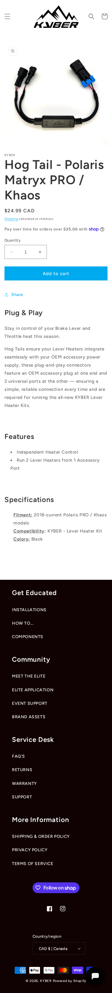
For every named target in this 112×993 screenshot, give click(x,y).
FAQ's (18, 756)
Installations (29, 609)
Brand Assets (28, 716)
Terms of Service (32, 863)
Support (22, 797)
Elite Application (32, 689)
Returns (22, 769)
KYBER (46, 981)
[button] (7, 16)
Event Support (29, 703)
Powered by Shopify (70, 981)
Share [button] (17, 294)
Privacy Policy (29, 849)
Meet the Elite (28, 676)
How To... (22, 623)
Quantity (12, 240)
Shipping (11, 219)
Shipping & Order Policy (41, 836)
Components (27, 636)
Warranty (24, 783)
